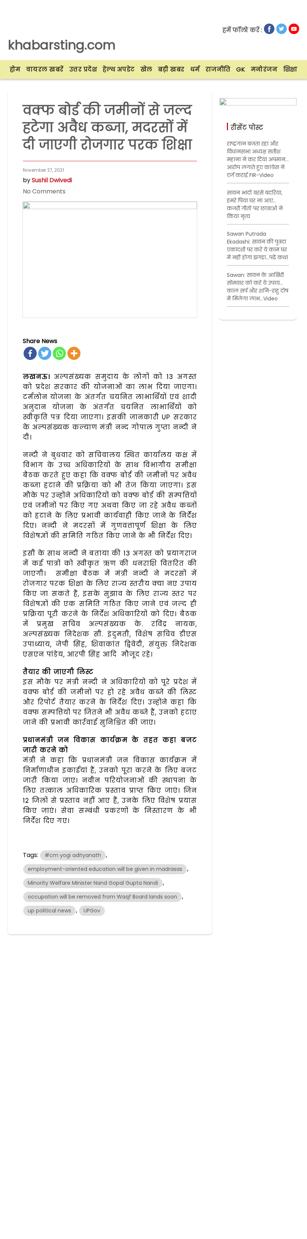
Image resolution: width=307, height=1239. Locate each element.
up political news (49, 910)
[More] (73, 353)
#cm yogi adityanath (73, 855)
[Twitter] (44, 353)
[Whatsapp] (59, 353)
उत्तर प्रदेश (83, 69)
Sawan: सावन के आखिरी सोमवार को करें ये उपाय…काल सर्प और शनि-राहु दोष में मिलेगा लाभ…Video (257, 286)
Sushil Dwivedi (52, 180)
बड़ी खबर (171, 69)
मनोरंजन (264, 69)
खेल (146, 69)
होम (15, 69)
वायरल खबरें (45, 69)
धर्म (195, 69)
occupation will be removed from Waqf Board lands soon (102, 896)
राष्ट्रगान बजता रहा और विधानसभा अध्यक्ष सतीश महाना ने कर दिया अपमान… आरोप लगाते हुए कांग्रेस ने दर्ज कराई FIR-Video (258, 159)
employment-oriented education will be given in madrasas (105, 869)
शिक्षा (290, 69)
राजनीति (218, 69)
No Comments (44, 191)
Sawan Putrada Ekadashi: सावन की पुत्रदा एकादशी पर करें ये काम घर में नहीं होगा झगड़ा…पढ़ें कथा (257, 245)
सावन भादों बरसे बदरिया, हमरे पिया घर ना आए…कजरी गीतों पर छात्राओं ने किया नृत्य (255, 204)
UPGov (91, 910)
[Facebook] (30, 353)
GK (240, 69)
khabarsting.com (62, 45)
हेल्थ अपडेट (119, 69)
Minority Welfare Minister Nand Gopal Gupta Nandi (93, 883)
